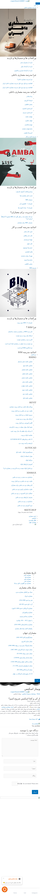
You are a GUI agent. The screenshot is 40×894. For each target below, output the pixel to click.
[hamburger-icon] (38, 3)
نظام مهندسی (32, 520)
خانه (35, 5)
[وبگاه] (20, 776)
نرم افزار (33, 354)
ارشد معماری (32, 516)
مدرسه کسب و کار (31, 136)
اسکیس (34, 518)
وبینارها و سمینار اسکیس (29, 694)
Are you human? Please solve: (30, 783)
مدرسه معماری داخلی (30, 7)
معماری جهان (32, 522)
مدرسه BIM (32, 268)
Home (38, 694)
